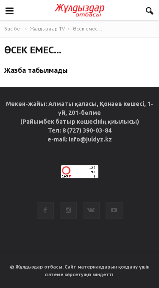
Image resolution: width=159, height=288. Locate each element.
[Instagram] (68, 210)
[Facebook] (45, 210)
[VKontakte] (91, 210)
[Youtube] (114, 210)
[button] (149, 11)
